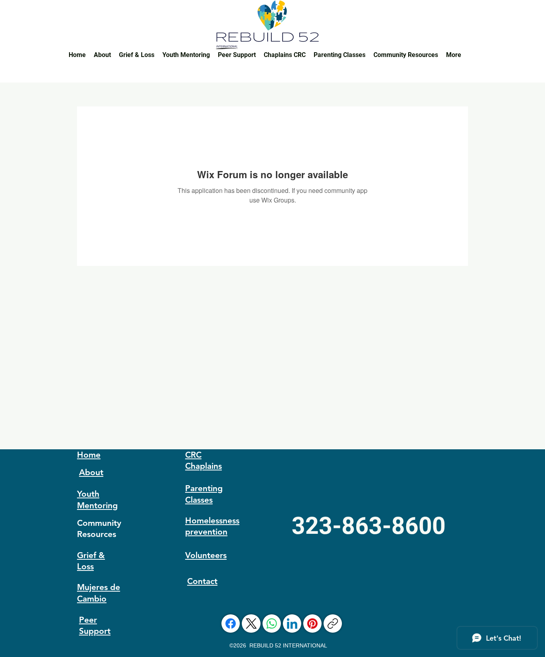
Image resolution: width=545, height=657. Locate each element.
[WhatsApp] (272, 623)
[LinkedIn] (292, 623)
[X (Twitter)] (251, 623)
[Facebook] (230, 623)
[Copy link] (333, 623)
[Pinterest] (312, 623)
